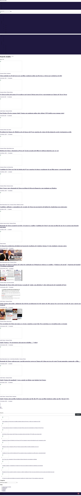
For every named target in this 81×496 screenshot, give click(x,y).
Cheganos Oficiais (7, 18)
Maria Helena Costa (10, 148)
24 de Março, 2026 (3, 153)
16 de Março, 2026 (3, 190)
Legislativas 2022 (7, 28)
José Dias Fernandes (10, 282)
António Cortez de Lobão (4, 223)
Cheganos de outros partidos (9, 19)
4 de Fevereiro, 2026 (3, 344)
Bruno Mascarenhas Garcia (4, 204)
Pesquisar (1, 412)
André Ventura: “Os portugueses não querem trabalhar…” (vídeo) (19, 342)
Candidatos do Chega (10, 27)
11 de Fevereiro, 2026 (4, 287)
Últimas (3, 14)
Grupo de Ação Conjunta (6, 486)
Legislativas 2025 (7, 24)
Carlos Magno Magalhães (14, 358)
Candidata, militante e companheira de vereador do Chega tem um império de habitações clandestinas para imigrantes (33, 207)
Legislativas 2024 (7, 26)
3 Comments (10, 382)
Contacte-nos (4, 3)
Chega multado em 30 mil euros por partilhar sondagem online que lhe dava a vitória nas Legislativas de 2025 (31, 75)
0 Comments (10, 78)
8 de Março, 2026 (3, 209)
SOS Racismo (4, 487)
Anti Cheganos (4, 21)
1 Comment (10, 171)
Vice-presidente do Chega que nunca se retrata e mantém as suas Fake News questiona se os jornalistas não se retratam (33, 324)
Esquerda (3, 490)
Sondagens (4, 22)
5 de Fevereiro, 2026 (3, 307)
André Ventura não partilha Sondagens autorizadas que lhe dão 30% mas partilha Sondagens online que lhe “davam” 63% (34, 398)
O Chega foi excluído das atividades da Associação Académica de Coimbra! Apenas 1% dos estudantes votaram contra (33, 246)
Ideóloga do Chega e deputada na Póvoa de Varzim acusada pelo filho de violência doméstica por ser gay (29, 150)
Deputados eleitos (10, 25)
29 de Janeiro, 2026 (3, 382)
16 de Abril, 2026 (3, 96)
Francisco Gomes (10, 185)
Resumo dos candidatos (11, 32)
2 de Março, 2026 (3, 229)
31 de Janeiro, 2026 (3, 363)
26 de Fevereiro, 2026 (4, 248)
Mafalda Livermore (20, 204)
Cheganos (4, 492)
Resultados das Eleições (11, 31)
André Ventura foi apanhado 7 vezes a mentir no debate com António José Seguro (23, 380)
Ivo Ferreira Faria (10, 167)
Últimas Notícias (10, 92)
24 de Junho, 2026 (3, 78)
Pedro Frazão (9, 321)
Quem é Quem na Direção (9, 16)
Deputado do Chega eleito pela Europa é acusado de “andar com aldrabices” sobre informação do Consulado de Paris (33, 285)
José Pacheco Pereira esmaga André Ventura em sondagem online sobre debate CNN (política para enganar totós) (32, 113)
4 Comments (11, 268)
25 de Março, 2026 (3, 134)
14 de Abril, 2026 (3, 115)
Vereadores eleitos (10, 33)
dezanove (4, 489)
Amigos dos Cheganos (8, 20)
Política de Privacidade (6, 2)
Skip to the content (3, 0)
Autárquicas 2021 (7, 30)
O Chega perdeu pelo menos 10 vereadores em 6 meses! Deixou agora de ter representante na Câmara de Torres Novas (33, 94)
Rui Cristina (9, 129)
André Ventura (7, 17)
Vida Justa (4, 488)
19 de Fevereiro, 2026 (4, 268)
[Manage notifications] (78, 493)
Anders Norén (6, 494)
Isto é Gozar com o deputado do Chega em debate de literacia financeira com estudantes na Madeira (28, 188)
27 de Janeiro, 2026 (3, 401)
